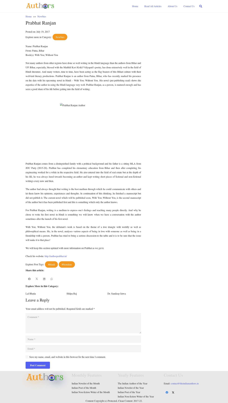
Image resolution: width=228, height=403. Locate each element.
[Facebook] (167, 392)
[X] (173, 392)
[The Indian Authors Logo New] (40, 6)
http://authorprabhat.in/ (56, 256)
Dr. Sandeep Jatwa (116, 293)
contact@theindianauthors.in (185, 383)
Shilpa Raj (72, 293)
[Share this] (29, 278)
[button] (201, 6)
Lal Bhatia (31, 293)
